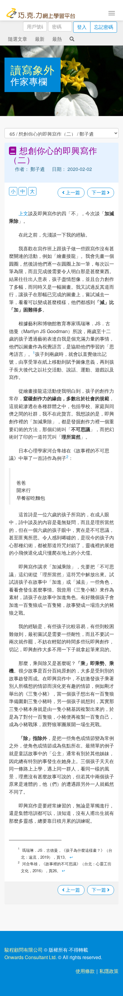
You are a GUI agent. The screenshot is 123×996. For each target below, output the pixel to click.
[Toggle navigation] (112, 12)
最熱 (57, 38)
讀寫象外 (32, 69)
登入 (82, 26)
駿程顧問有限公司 (23, 949)
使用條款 (85, 971)
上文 (23, 213)
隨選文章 (17, 38)
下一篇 (99, 192)
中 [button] (22, 191)
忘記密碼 (103, 26)
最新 (39, 38)
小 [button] (13, 191)
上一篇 (72, 192)
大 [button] (32, 191)
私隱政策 (109, 971)
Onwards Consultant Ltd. (30, 957)
